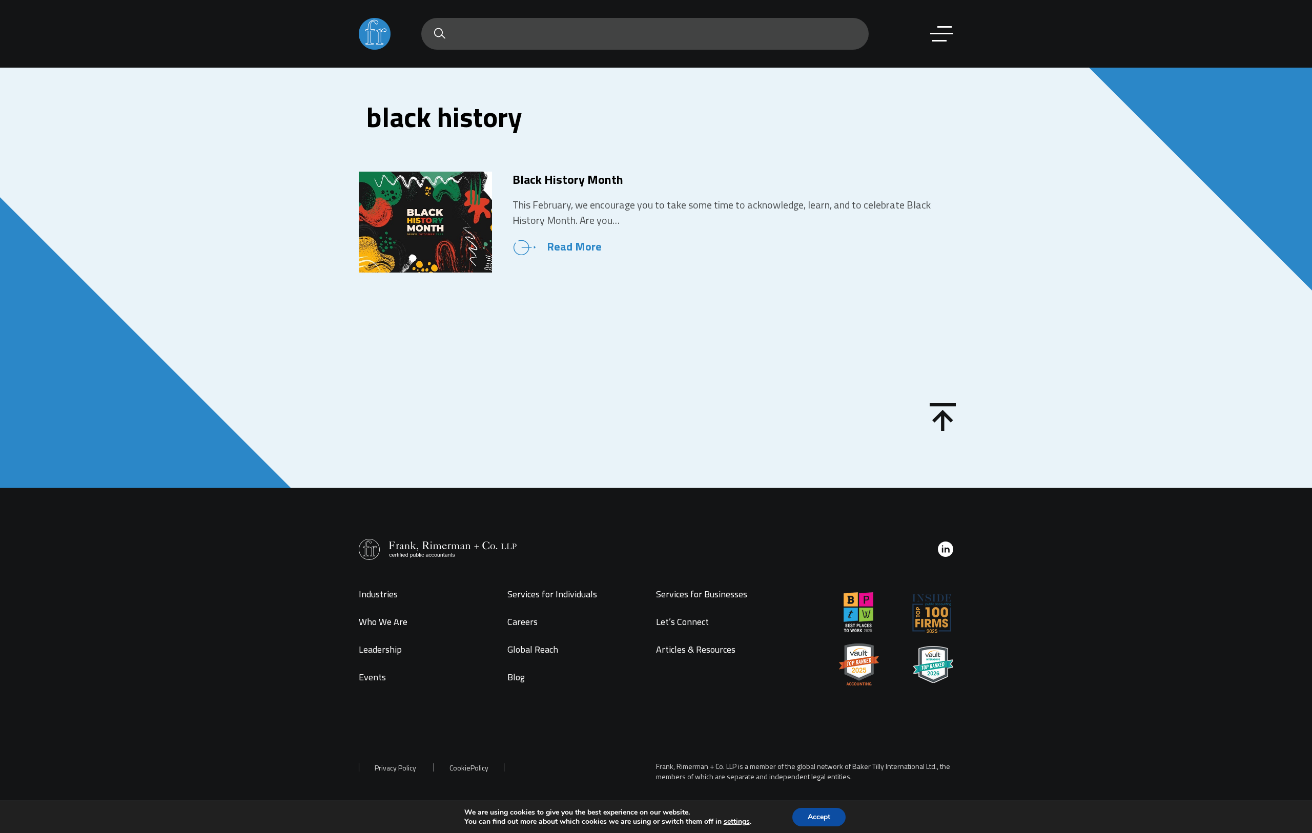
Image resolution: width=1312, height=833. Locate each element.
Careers (522, 622)
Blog (516, 677)
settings (737, 821)
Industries (378, 594)
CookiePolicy (468, 768)
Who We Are (383, 622)
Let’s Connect (682, 622)
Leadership (380, 649)
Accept (819, 817)
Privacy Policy (395, 768)
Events (372, 677)
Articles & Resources (695, 649)
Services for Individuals (552, 594)
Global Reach (532, 649)
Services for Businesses (701, 594)
